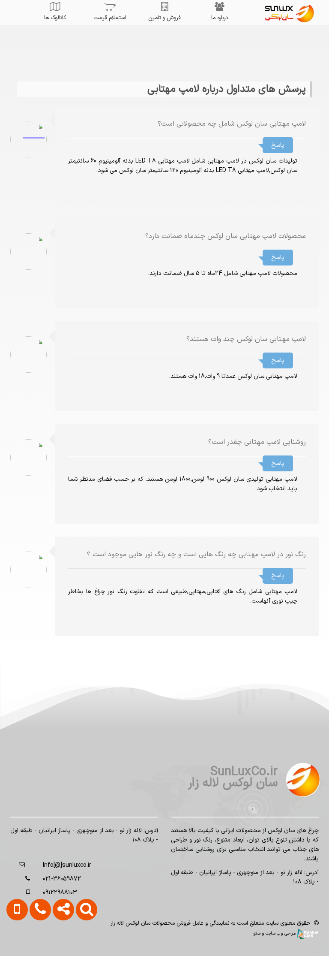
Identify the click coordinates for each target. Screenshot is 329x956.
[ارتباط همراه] (14, 941)
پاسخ (277, 145)
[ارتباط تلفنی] (36, 941)
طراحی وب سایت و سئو (275, 933)
